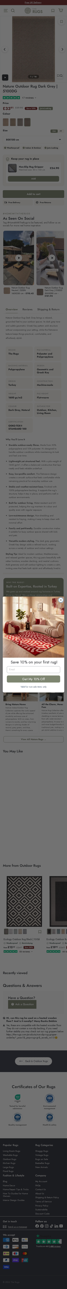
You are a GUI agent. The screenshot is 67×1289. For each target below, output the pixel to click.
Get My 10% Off (33, 679)
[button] (33, 627)
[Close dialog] (60, 600)
